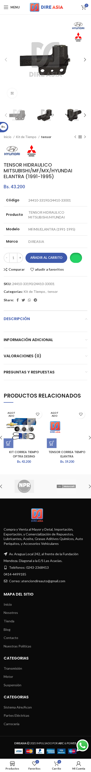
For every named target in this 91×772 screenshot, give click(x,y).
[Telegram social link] (35, 300)
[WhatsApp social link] (29, 300)
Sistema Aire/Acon (18, 707)
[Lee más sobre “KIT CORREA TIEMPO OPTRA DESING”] (8, 443)
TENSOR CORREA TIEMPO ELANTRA (67, 454)
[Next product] (85, 137)
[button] (76, 258)
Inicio (8, 137)
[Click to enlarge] (12, 93)
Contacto (11, 638)
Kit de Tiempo (26, 137)
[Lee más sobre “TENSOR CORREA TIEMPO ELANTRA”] (52, 443)
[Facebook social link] (17, 300)
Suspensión (12, 685)
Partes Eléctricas (16, 715)
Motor (8, 676)
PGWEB (71, 743)
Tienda (9, 621)
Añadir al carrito (46, 258)
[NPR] (24, 486)
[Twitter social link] (23, 300)
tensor (46, 137)
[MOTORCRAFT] (66, 486)
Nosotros (11, 613)
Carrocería (11, 724)
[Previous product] (75, 137)
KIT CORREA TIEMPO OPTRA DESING (24, 454)
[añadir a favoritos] (37, 414)
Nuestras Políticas (17, 646)
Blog (7, 629)
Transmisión (13, 668)
